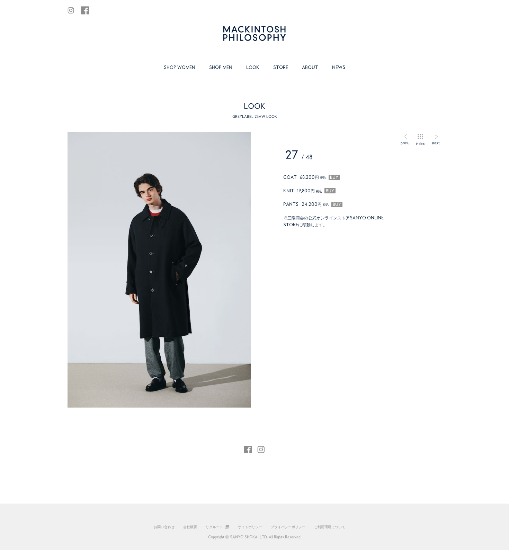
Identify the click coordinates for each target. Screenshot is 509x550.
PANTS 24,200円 (312, 204)
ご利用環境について (329, 527)
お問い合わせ (164, 527)
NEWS (338, 67)
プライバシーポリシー (288, 527)
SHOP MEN (220, 67)
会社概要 (190, 527)
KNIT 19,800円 (308, 191)
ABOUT (310, 67)
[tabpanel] (159, 270)
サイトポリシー (250, 527)
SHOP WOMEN (179, 67)
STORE (280, 67)
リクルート (214, 527)
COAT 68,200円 (310, 177)
